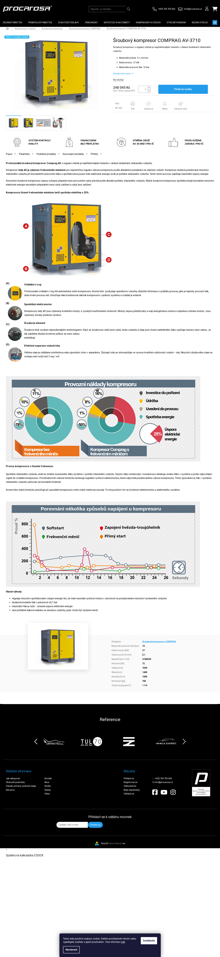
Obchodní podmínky (15, 782)
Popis (9, 154)
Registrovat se (130, 782)
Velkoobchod (130, 786)
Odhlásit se (129, 793)
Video (47, 793)
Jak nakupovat (13, 778)
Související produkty (73, 154)
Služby (47, 786)
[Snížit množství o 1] (148, 91)
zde (123, 942)
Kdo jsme (10, 790)
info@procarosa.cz (193, 9)
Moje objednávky (132, 790)
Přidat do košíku (183, 89)
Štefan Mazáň (115, 843)
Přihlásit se (129, 778)
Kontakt (48, 778)
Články (47, 790)
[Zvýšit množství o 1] (148, 87)
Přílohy (94, 154)
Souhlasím (149, 940)
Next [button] (184, 741)
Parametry (24, 154)
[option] (60, 741)
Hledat (129, 9)
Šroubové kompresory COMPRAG (159, 641)
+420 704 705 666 (166, 9)
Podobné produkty (46, 154)
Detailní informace (122, 73)
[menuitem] (40, 22)
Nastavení (71, 949)
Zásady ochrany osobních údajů (21, 786)
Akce (46, 782)
